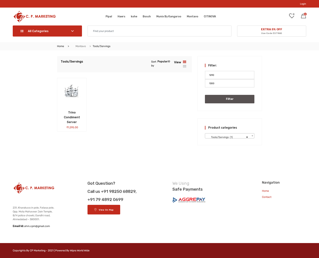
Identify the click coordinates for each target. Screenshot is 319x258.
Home (60, 46)
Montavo (192, 16)
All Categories (38, 31)
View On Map (106, 210)
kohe (134, 16)
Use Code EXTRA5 (271, 31)
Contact (266, 197)
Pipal (109, 16)
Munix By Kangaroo (168, 16)
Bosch (147, 16)
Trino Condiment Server (72, 117)
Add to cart (65, 111)
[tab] (184, 62)
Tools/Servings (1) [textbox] (228, 137)
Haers (121, 16)
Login (303, 3)
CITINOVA (210, 16)
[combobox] (229, 135)
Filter (230, 99)
